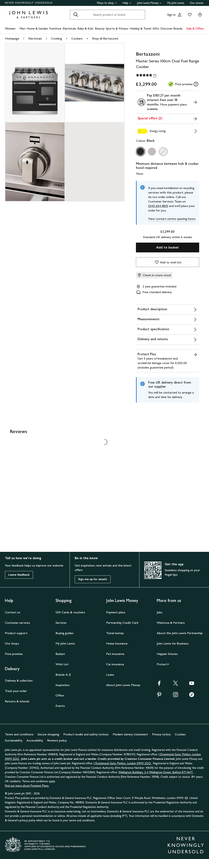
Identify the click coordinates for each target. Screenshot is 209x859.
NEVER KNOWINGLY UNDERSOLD (29, 2)
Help (125, 3)
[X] (175, 684)
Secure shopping (48, 734)
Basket (60, 654)
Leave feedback (19, 574)
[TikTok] (191, 696)
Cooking (56, 38)
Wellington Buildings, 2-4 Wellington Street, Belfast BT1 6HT (156, 772)
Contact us (12, 612)
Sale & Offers (195, 28)
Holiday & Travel (140, 28)
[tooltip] (196, 84)
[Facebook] (159, 684)
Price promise (14, 654)
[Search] (76, 15)
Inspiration (63, 685)
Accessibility (35, 740)
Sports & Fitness (117, 28)
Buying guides (64, 633)
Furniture (55, 28)
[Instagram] (175, 696)
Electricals (69, 28)
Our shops (12, 643)
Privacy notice (161, 734)
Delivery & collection (19, 680)
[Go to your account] (180, 15)
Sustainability (13, 740)
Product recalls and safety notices (86, 734)
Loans (110, 674)
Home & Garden (37, 28)
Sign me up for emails (92, 579)
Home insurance (117, 643)
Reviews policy (57, 740)
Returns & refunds (17, 701)
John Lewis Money (147, 3)
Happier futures (167, 654)
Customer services (17, 623)
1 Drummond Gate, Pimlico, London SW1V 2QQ (123, 763)
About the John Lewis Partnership (180, 633)
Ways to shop (105, 3)
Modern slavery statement (130, 734)
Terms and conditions (19, 734)
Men (22, 28)
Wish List (62, 664)
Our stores (196, 3)
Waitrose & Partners (171, 623)
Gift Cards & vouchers (70, 612)
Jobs (159, 612)
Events (60, 706)
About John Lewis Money (123, 685)
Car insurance (115, 664)
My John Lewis (175, 3)
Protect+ (163, 664)
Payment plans (115, 612)
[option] (140, 151)
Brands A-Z (63, 674)
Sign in (171, 14)
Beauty (99, 28)
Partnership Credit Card (122, 623)
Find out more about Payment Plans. (27, 786)
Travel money (115, 633)
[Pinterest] (159, 696)
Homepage (12, 38)
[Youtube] (191, 684)
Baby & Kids (85, 28)
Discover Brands (171, 28)
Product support (16, 633)
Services (61, 623)
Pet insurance (115, 654)
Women (10, 28)
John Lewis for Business (173, 643)
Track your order (16, 691)
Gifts (155, 28)
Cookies (180, 734)
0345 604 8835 (158, 206)
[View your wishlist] (189, 15)
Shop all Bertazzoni (105, 38)
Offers (60, 695)
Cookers (77, 38)
